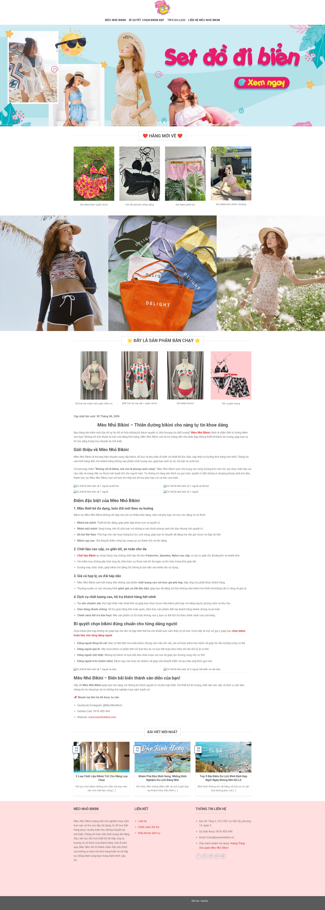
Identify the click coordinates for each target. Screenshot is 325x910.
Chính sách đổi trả (148, 827)
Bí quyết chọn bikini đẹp (146, 20)
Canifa (204, 900)
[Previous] (11, 75)
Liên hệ (142, 821)
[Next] (314, 75)
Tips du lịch (176, 20)
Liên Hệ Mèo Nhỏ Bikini (204, 20)
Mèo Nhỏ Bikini (115, 20)
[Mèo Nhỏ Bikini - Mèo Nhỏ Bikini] (162, 7)
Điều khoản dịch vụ (149, 833)
